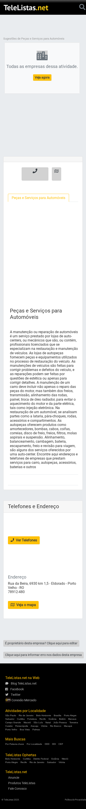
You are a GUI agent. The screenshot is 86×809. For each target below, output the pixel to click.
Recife (42, 719)
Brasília (57, 715)
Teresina (73, 722)
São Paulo (10, 715)
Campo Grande (13, 722)
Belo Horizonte (43, 715)
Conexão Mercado (23, 700)
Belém (62, 719)
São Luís (38, 722)
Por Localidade (34, 744)
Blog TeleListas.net (23, 683)
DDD (47, 744)
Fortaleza (32, 719)
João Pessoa (60, 722)
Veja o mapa (25, 605)
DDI (54, 744)
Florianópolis (21, 726)
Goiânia (52, 719)
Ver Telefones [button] (26, 540)
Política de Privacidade (75, 799)
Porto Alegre (70, 715)
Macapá (68, 726)
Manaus (72, 719)
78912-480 (16, 592)
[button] (35, 174)
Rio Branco (55, 726)
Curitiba (21, 719)
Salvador (9, 719)
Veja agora (42, 77)
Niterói (65, 759)
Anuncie (13, 777)
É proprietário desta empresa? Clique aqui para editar (41, 643)
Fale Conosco (17, 788)
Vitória (44, 726)
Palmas (36, 729)
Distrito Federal (41, 759)
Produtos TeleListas (21, 783)
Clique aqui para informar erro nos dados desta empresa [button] (43, 655)
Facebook (17, 689)
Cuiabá (9, 726)
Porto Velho (11, 729)
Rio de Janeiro (26, 715)
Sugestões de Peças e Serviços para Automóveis (33, 38)
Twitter (15, 694)
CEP (60, 744)
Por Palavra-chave (14, 744)
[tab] (38, 198)
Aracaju (34, 726)
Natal (48, 722)
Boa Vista (25, 729)
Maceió (27, 722)
